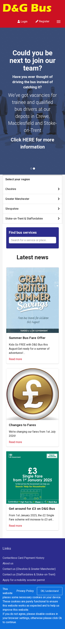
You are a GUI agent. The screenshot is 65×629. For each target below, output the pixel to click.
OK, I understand (50, 591)
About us (8, 563)
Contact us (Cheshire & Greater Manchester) (29, 569)
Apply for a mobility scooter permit (24, 580)
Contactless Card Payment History (23, 558)
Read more (15, 359)
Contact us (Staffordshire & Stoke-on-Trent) (29, 574)
